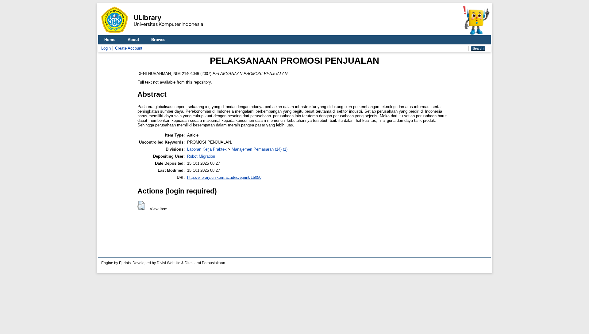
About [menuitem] (133, 39)
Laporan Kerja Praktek (207, 149)
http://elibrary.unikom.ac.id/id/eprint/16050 (224, 177)
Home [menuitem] (109, 39)
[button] (140, 205)
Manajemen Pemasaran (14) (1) (259, 149)
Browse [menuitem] (158, 39)
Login (106, 48)
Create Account (128, 48)
